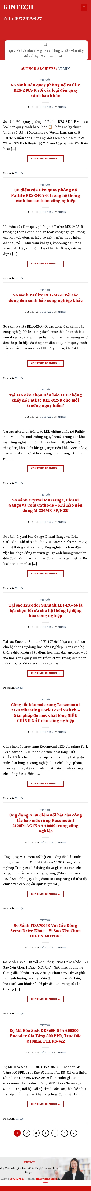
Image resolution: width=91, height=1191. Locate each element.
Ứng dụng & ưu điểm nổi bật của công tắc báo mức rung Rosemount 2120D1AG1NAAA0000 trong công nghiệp (45, 823)
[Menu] (84, 7)
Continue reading (45, 158)
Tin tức (45, 79)
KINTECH (18, 7)
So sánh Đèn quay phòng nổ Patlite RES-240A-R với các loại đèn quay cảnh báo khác (45, 90)
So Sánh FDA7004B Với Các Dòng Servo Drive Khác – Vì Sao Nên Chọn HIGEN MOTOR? (45, 931)
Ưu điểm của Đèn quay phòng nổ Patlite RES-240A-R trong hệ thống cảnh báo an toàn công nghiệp (45, 195)
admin (64, 69)
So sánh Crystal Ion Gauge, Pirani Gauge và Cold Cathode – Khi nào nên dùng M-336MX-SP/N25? (45, 505)
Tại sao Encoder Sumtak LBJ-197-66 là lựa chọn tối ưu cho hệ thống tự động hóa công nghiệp (46, 610)
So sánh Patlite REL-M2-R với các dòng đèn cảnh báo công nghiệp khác (45, 298)
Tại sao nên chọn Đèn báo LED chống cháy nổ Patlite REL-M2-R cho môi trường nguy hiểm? (45, 400)
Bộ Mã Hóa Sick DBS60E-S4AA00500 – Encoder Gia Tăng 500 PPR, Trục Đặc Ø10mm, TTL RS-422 (45, 1036)
